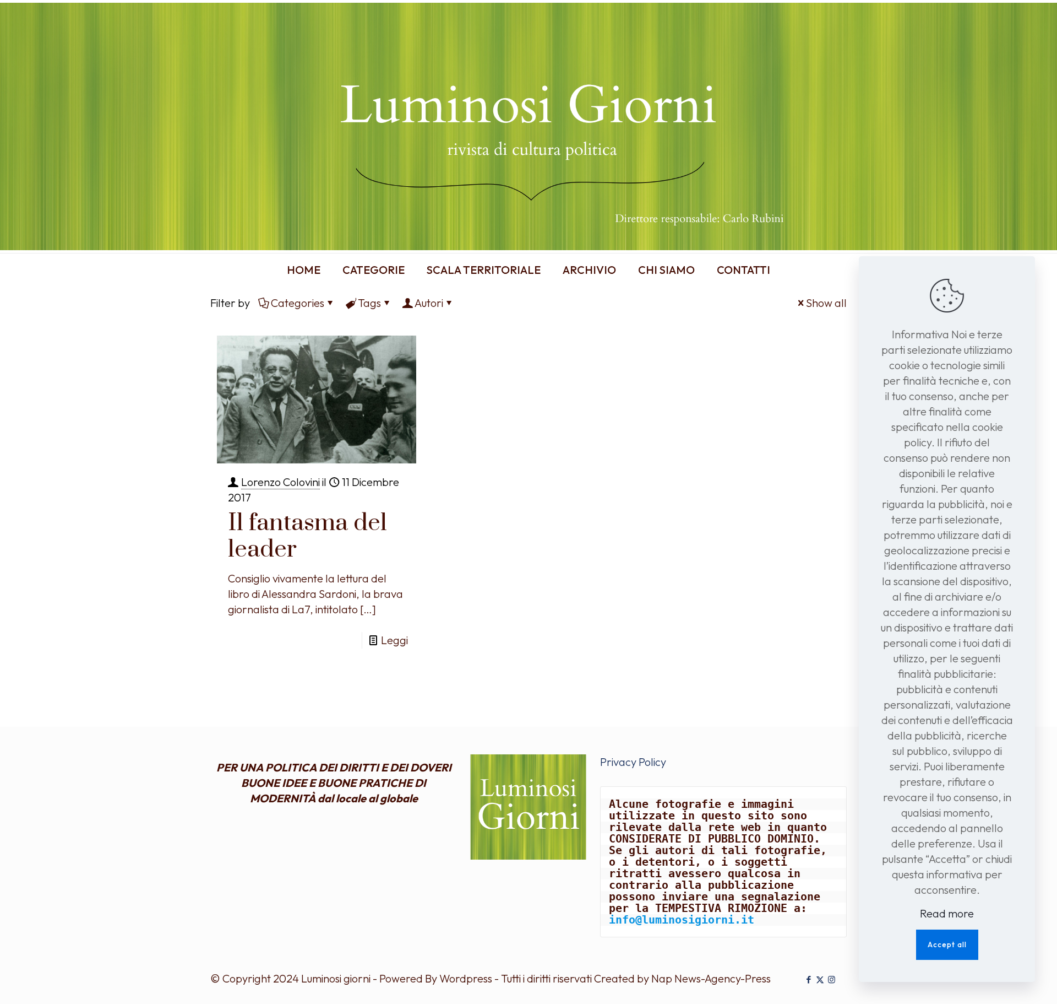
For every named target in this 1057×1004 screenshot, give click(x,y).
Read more (947, 913)
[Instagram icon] (831, 979)
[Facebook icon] (808, 979)
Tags (369, 303)
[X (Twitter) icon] (820, 979)
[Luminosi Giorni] (528, 126)
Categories (297, 303)
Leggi (394, 640)
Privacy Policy (633, 762)
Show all (826, 303)
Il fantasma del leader (307, 536)
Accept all (947, 944)
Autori (429, 303)
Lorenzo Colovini (280, 482)
